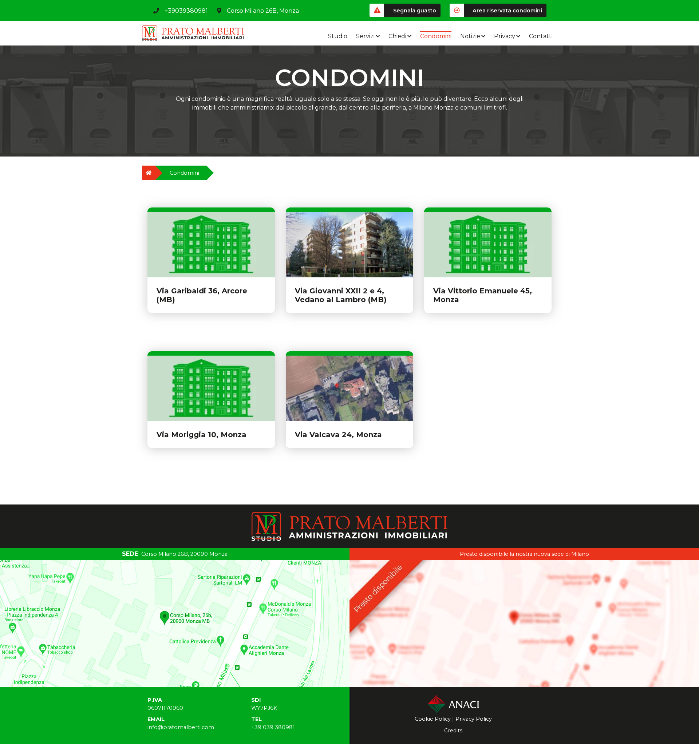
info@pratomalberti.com (180, 727)
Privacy (504, 36)
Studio (337, 36)
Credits (453, 730)
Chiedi (397, 36)
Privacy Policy (473, 719)
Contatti (541, 36)
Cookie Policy (433, 719)
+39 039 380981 (273, 727)
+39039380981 (186, 10)
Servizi (365, 36)
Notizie (470, 36)
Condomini (435, 36)
